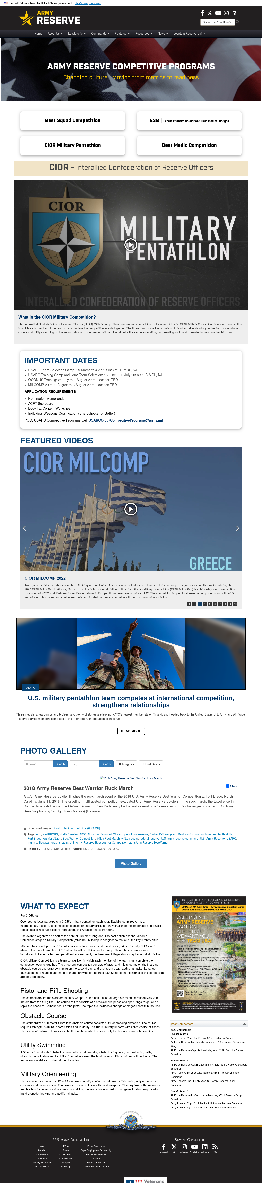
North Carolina (69, 834)
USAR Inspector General (96, 1166)
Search (60, 764)
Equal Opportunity (96, 1146)
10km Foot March (108, 838)
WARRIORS (50, 834)
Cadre (154, 834)
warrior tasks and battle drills (213, 834)
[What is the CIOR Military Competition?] (131, 245)
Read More (131, 731)
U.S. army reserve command (179, 838)
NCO (83, 834)
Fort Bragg (35, 838)
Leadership (75, 33)
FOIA (66, 1146)
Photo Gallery (131, 863)
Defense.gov (66, 1166)
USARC (30, 687)
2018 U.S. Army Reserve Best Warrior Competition (95, 842)
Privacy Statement (42, 1162)
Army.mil (66, 1162)
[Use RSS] (215, 1148)
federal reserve (149, 838)
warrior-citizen (52, 838)
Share (234, 786)
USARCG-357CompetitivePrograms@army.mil (126, 420)
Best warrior (185, 834)
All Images (125, 764)
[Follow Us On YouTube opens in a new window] (194, 1148)
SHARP (96, 1158)
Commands (98, 33)
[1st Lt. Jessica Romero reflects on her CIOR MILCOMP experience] (131, 509)
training (32, 842)
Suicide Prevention (96, 1162)
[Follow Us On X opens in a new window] (174, 1148)
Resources (142, 33)
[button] (89, 3)
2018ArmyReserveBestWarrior (148, 842)
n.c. (38, 834)
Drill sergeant (167, 834)
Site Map (41, 1150)
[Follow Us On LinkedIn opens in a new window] (205, 1148)
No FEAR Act (65, 1154)
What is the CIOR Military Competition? (57, 317)
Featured (121, 33)
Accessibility (42, 1154)
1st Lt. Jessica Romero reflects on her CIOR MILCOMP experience (89, 578)
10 (235, 603)
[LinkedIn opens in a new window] (234, 12)
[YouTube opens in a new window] (218, 12)
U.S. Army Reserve (212, 838)
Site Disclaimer (41, 1166)
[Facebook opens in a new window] (202, 12)
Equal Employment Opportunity (96, 1150)
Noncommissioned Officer (104, 834)
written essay (129, 838)
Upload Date (150, 764)
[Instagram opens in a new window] (226, 12)
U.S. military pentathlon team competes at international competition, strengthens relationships (131, 701)
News (161, 33)
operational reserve (135, 834)
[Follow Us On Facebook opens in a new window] (164, 1148)
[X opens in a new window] (209, 12)
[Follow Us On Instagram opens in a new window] (184, 1148)
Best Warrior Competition (79, 838)
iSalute (66, 1150)
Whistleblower (66, 1158)
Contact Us (41, 1158)
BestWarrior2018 (50, 842)
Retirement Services (96, 1154)
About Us (54, 33)
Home (38, 33)
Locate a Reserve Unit (188, 33)
